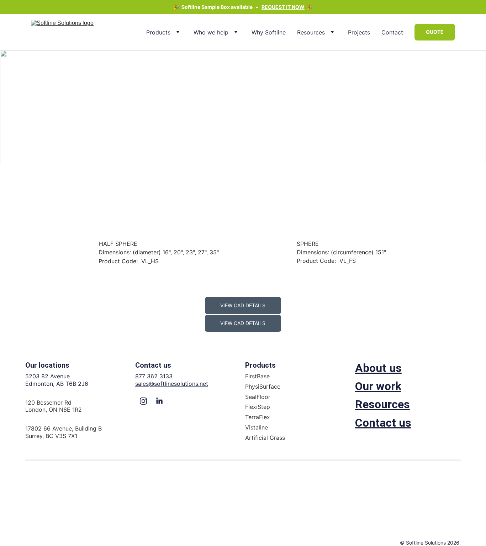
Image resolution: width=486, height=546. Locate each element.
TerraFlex (257, 417)
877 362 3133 (154, 376)
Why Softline (269, 32)
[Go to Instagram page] (143, 401)
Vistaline (256, 427)
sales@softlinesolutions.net (171, 383)
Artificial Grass (265, 437)
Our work (378, 386)
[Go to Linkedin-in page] (159, 401)
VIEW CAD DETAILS (242, 305)
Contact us (383, 422)
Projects (359, 32)
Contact (392, 32)
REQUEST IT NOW (283, 7)
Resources (311, 32)
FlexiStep (257, 406)
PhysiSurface (262, 386)
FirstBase (257, 376)
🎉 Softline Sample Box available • (217, 7)
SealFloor (257, 396)
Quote (435, 32)
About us (378, 368)
